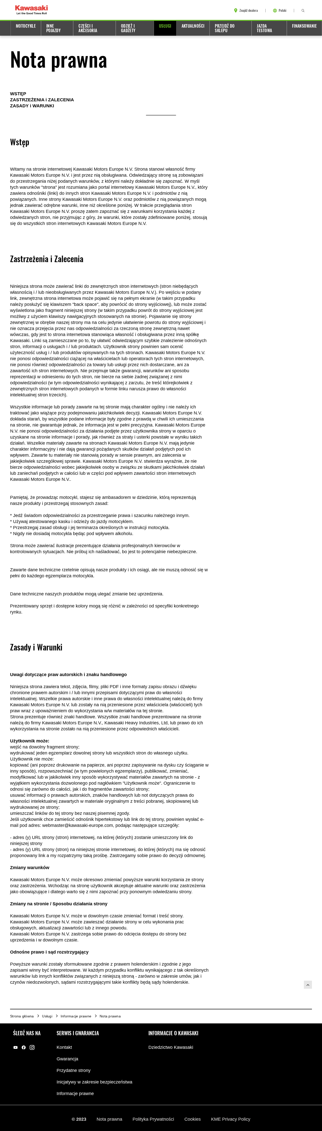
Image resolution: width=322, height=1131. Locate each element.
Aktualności (193, 26)
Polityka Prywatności (154, 1119)
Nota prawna (110, 1119)
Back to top (308, 985)
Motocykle (26, 26)
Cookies (193, 1119)
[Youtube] (15, 1047)
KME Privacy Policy (230, 1119)
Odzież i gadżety (128, 28)
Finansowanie (304, 26)
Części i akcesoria (87, 28)
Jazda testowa (264, 28)
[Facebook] (23, 1047)
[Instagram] (32, 1047)
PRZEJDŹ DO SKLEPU (224, 28)
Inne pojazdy (53, 28)
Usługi (165, 26)
